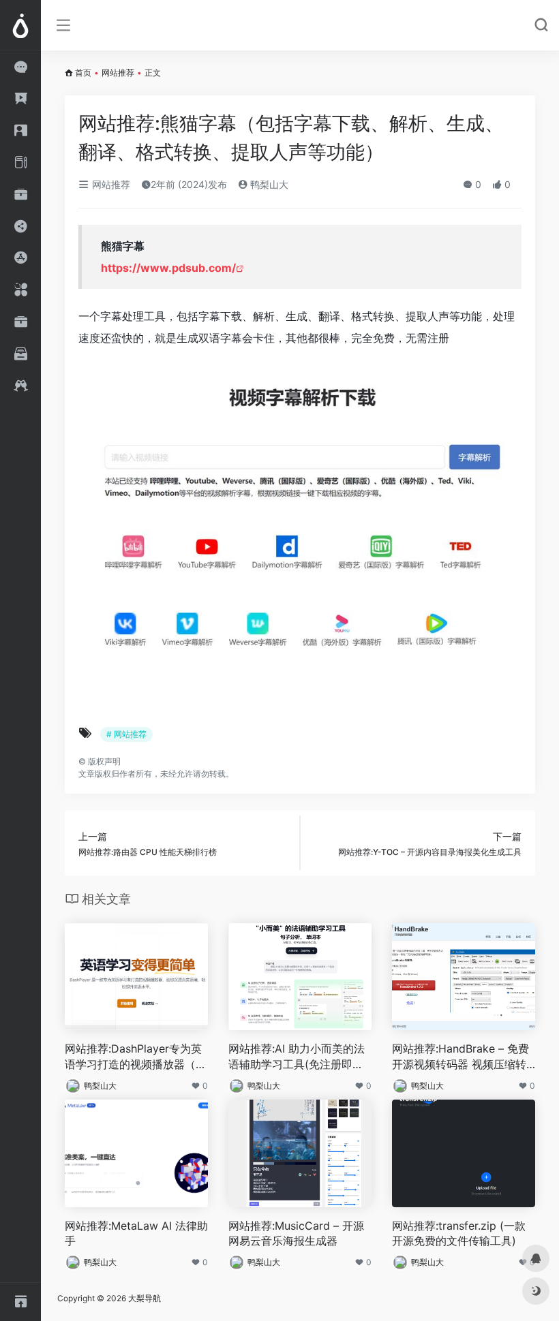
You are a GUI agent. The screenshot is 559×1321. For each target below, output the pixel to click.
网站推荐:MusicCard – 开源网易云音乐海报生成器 (296, 1233)
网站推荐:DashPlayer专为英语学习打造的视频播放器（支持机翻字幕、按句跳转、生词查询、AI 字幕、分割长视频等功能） (136, 1057)
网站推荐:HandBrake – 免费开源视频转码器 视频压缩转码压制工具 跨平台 (460, 1057)
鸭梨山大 (267, 184)
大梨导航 (144, 1298)
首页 (83, 72)
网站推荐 (118, 72)
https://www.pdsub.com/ (168, 268)
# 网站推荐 (126, 734)
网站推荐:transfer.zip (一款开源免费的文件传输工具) (459, 1233)
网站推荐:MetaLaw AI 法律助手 (136, 1233)
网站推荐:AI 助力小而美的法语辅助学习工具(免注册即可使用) (296, 1057)
